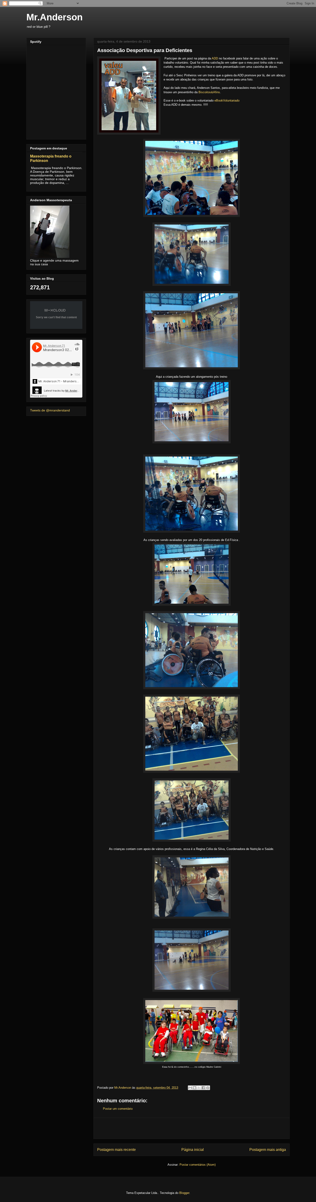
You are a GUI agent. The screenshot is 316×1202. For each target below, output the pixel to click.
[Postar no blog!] (194, 1087)
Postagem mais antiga (267, 1150)
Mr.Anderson (54, 17)
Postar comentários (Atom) (198, 1164)
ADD (215, 58)
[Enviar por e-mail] (190, 1087)
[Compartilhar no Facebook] (203, 1087)
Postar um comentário (118, 1108)
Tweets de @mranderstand (50, 410)
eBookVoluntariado (226, 100)
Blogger (184, 1193)
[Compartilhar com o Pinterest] (207, 1087)
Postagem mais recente (116, 1150)
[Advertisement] (191, 1128)
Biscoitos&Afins (209, 92)
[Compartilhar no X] (199, 1087)
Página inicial (192, 1150)
